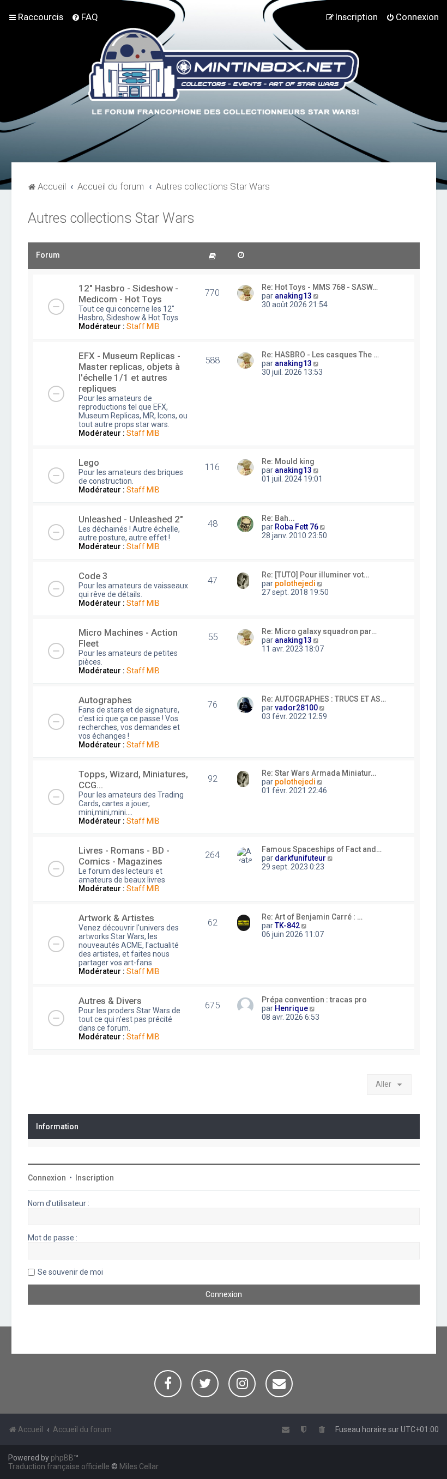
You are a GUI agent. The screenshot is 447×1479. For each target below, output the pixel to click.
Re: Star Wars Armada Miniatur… (319, 773)
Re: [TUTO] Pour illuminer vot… (315, 574)
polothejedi (295, 583)
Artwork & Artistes (116, 917)
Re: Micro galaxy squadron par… (319, 631)
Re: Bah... (278, 518)
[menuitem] (84, 17)
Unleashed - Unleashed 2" (130, 519)
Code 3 (93, 575)
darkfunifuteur (300, 858)
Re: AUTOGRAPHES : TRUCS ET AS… (324, 699)
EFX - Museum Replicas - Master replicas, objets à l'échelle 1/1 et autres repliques (129, 372)
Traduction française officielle (59, 1466)
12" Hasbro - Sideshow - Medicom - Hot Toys (128, 294)
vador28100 (296, 707)
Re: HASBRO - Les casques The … (320, 354)
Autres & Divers (110, 1000)
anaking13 (293, 295)
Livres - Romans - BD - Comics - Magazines (124, 856)
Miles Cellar (139, 1466)
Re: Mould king (288, 461)
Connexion (47, 1177)
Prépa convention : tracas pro (314, 999)
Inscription (94, 1177)
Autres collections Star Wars (111, 218)
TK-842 (287, 925)
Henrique (291, 1008)
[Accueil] (223, 73)
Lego (88, 462)
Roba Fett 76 (296, 526)
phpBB (62, 1457)
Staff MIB (143, 326)
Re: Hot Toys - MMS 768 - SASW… (320, 287)
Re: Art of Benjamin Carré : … (312, 916)
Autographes (105, 700)
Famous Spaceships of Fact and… (322, 849)
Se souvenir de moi (70, 1272)
